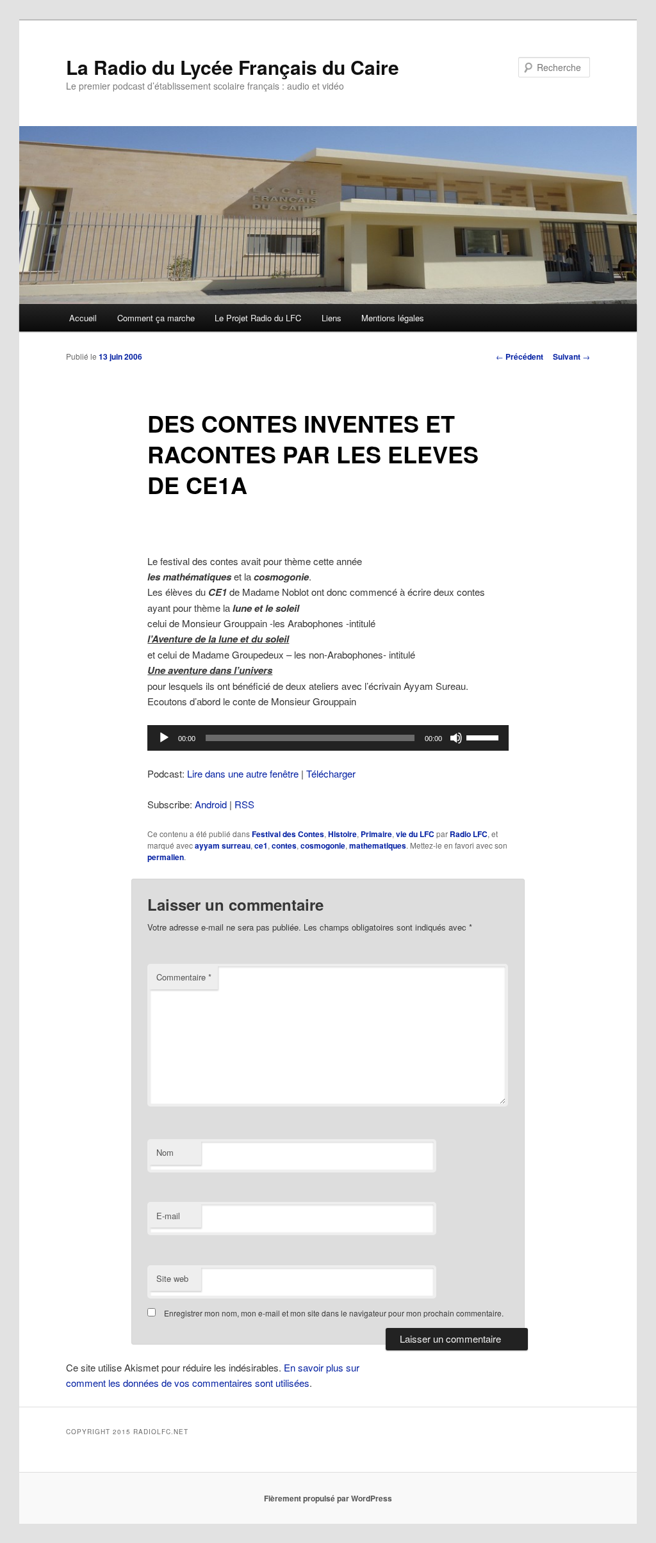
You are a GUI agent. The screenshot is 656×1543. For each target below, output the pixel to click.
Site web (172, 1278)
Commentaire (183, 977)
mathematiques (377, 845)
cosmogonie (322, 845)
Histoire (342, 834)
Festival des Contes (288, 834)
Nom (165, 1152)
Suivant (571, 356)
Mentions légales (392, 318)
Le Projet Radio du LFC (258, 318)
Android (211, 804)
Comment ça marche (156, 318)
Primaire (376, 834)
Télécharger (331, 773)
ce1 (261, 845)
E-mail (168, 1216)
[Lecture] (164, 738)
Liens (331, 318)
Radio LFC (469, 834)
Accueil (83, 318)
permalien (165, 857)
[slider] (484, 736)
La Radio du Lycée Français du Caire (232, 67)
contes (284, 845)
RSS (244, 804)
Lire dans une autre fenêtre (243, 773)
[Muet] (456, 738)
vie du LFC (415, 834)
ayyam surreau (222, 845)
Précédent (519, 356)
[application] (327, 738)
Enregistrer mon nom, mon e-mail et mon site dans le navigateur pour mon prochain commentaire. (334, 1312)
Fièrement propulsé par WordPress (328, 1498)
